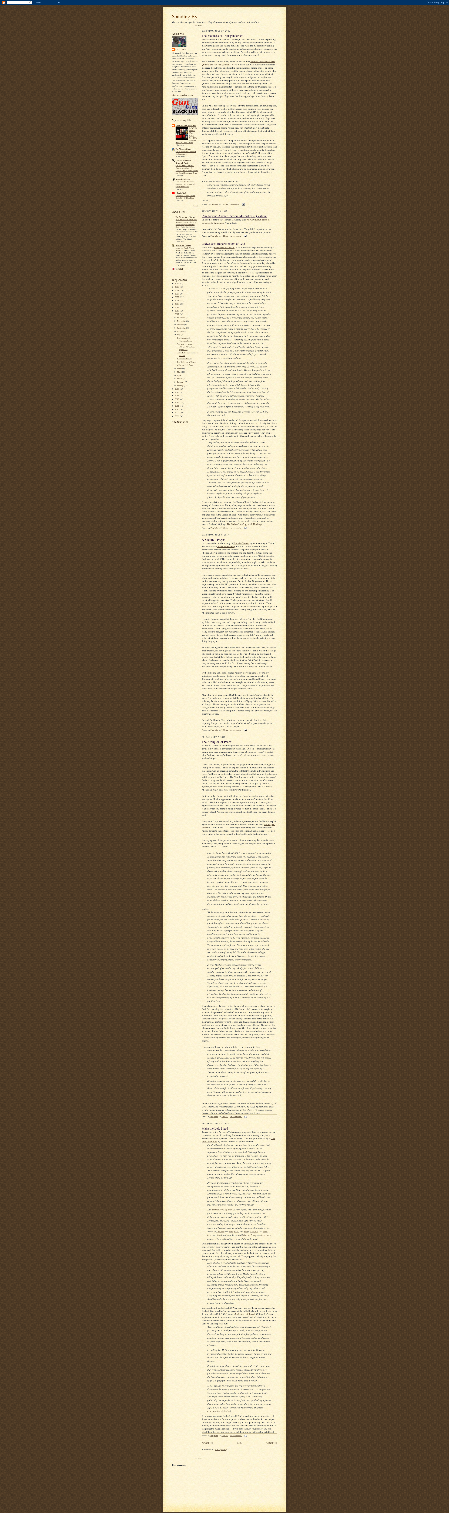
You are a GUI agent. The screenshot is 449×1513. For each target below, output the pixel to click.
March (180, 378)
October (180, 324)
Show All (195, 206)
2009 (177, 412)
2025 (177, 287)
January (180, 385)
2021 (177, 300)
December (181, 317)
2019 (177, 307)
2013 (177, 399)
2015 (177, 392)
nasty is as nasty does (222, 1209)
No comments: (236, 236)
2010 (177, 409)
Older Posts (271, 1442)
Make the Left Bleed (185, 365)
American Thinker (183, 245)
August (180, 331)
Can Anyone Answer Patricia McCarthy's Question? (186, 347)
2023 (177, 293)
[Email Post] (243, 204)
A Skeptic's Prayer (184, 358)
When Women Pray (226, 546)
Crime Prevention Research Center (183, 162)
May (179, 371)
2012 (177, 402)
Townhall (179, 268)
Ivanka (220, 1231)
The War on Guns (183, 149)
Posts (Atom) (221, 1449)
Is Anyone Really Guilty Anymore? (185, 249)
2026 (177, 283)
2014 (177, 395)
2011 (177, 405)
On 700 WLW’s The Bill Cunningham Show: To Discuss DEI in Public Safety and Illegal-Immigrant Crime (187, 169)
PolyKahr (180, 49)
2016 (177, 388)
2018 (177, 310)
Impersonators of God (224, 247)
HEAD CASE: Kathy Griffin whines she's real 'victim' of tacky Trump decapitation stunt (186, 223)
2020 (177, 304)
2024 (177, 290)
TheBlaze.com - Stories (185, 217)
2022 (177, 297)
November (181, 321)
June (179, 368)
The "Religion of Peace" (186, 362)
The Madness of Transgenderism (184, 339)
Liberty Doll (181, 193)
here (231, 1231)
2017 (177, 314)
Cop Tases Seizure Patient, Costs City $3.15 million (186, 196)
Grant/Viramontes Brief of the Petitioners (186, 152)
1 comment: (235, 204)
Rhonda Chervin (241, 543)
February (181, 382)
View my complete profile (182, 94)
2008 (177, 416)
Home (240, 1442)
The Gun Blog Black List (186, 125)
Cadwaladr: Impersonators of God (223, 244)
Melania (254, 1231)
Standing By (184, 16)
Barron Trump (250, 1235)
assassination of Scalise (218, 1411)
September (181, 327)
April (179, 375)
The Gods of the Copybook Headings (244, 524)
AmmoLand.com (183, 179)
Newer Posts (207, 1442)
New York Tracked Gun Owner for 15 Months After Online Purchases (186, 184)
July (179, 334)
